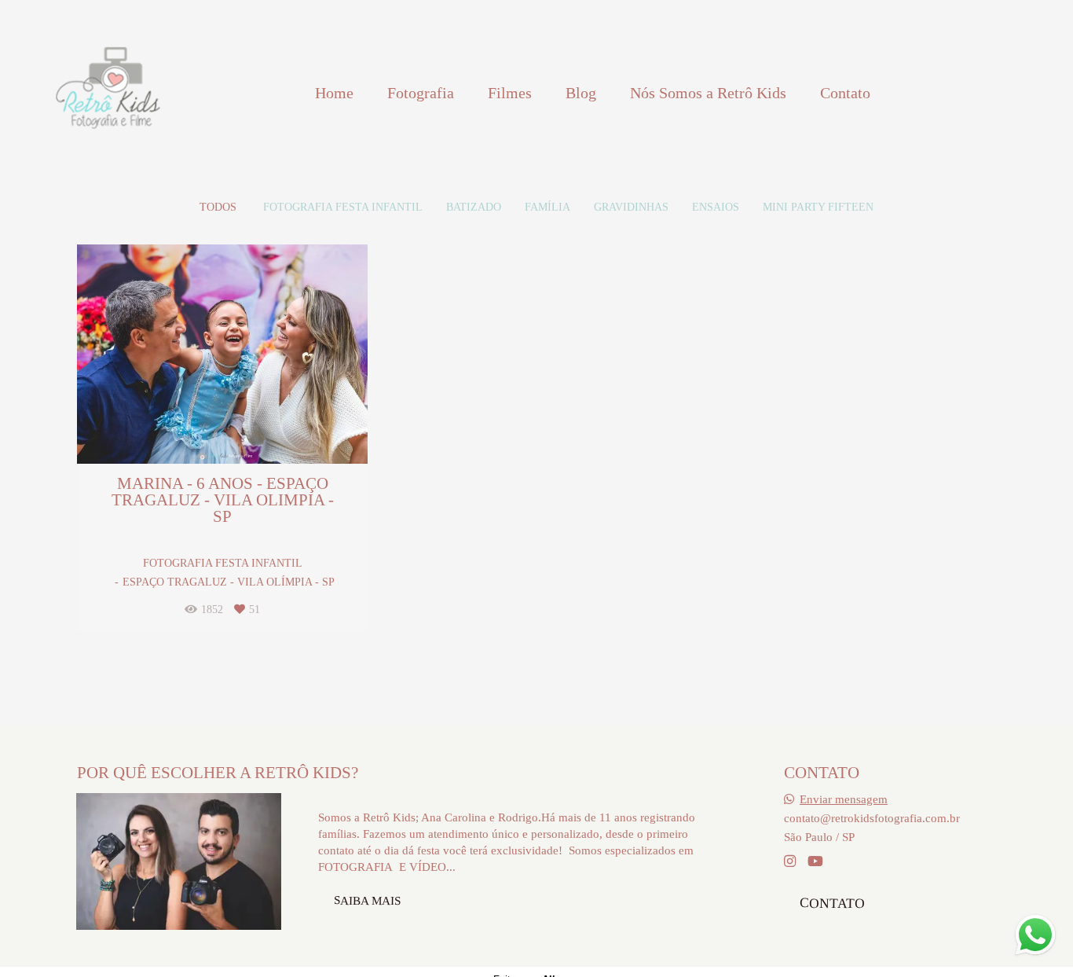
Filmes (510, 92)
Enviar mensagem (844, 799)
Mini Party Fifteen (818, 207)
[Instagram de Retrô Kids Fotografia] (790, 861)
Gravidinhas (631, 207)
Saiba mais (367, 900)
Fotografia (420, 92)
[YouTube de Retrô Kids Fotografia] (815, 861)
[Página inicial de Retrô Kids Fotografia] (107, 93)
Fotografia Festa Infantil (343, 207)
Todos (218, 207)
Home (334, 92)
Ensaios (715, 207)
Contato (845, 92)
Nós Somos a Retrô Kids (708, 92)
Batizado (473, 207)
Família (547, 207)
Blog (581, 92)
